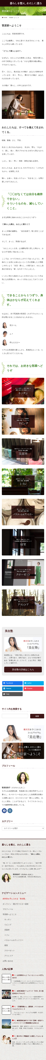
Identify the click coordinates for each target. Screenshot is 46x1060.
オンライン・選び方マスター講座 (15, 904)
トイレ (7, 935)
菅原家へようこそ (9, 914)
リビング (7, 925)
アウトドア (8, 956)
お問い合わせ (8, 961)
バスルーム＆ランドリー (13, 940)
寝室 (6, 945)
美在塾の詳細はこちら (23, 669)
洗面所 (7, 930)
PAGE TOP (42, 1026)
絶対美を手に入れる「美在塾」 (15, 899)
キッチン (7, 919)
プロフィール (8, 909)
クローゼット (9, 950)
